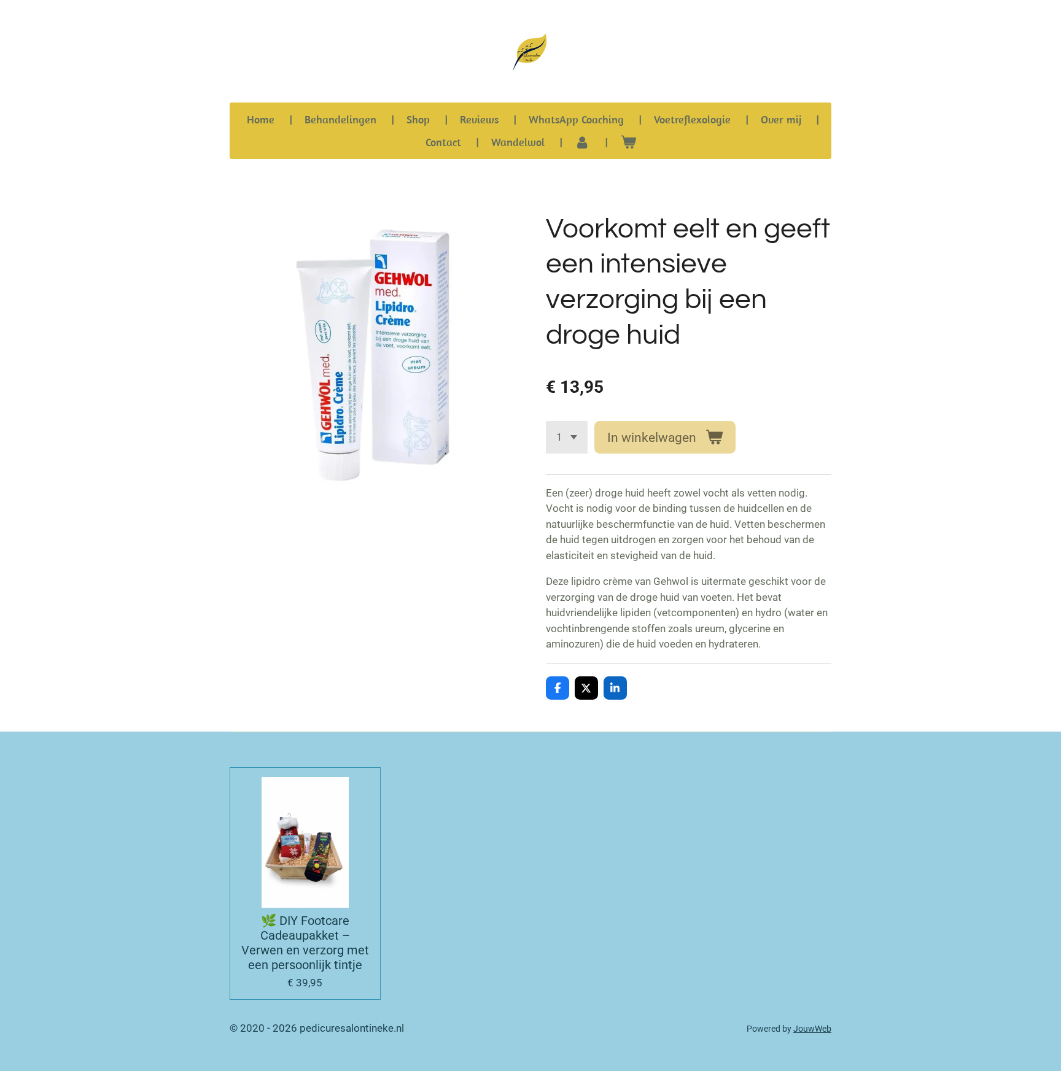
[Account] (582, 142)
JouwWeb (812, 1029)
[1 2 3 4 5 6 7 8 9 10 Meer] (567, 437)
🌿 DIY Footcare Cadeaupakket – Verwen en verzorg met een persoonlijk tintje (305, 943)
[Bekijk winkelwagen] (628, 142)
